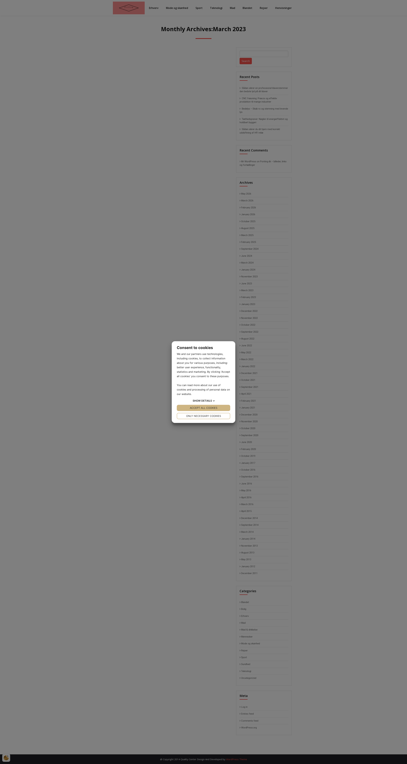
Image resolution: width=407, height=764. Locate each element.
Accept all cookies (203, 407)
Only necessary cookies (203, 416)
